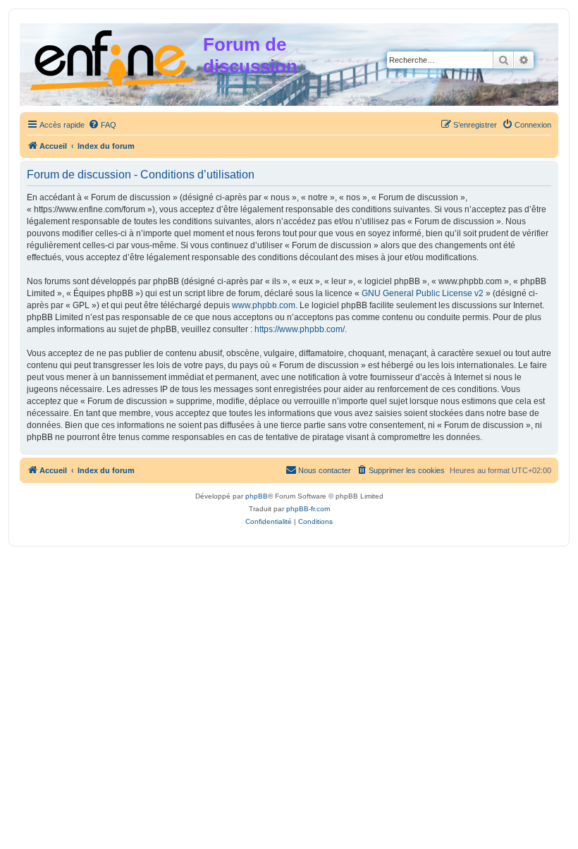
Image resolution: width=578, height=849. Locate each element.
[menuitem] (102, 124)
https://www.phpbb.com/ (299, 329)
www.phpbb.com (263, 305)
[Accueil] (113, 57)
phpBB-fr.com (308, 509)
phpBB (256, 496)
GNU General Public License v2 (423, 293)
